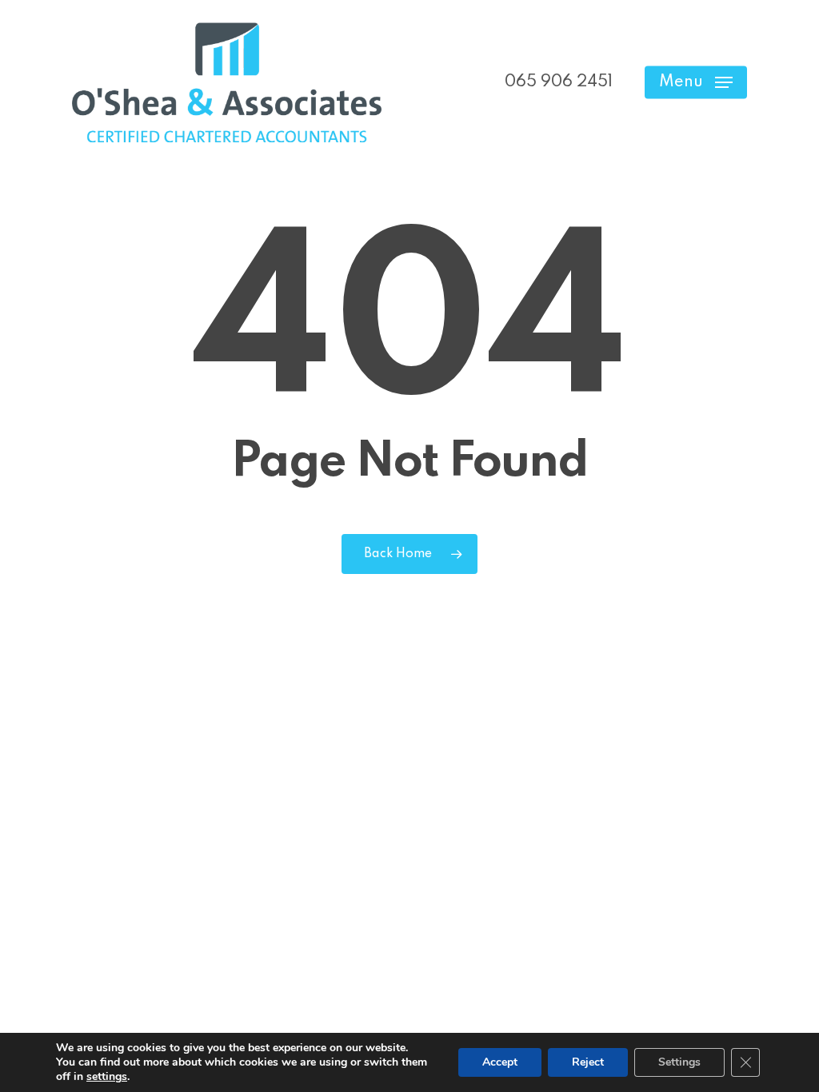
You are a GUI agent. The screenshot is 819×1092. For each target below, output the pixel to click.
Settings (679, 1062)
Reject (588, 1062)
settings (106, 1077)
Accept (499, 1062)
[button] (696, 82)
